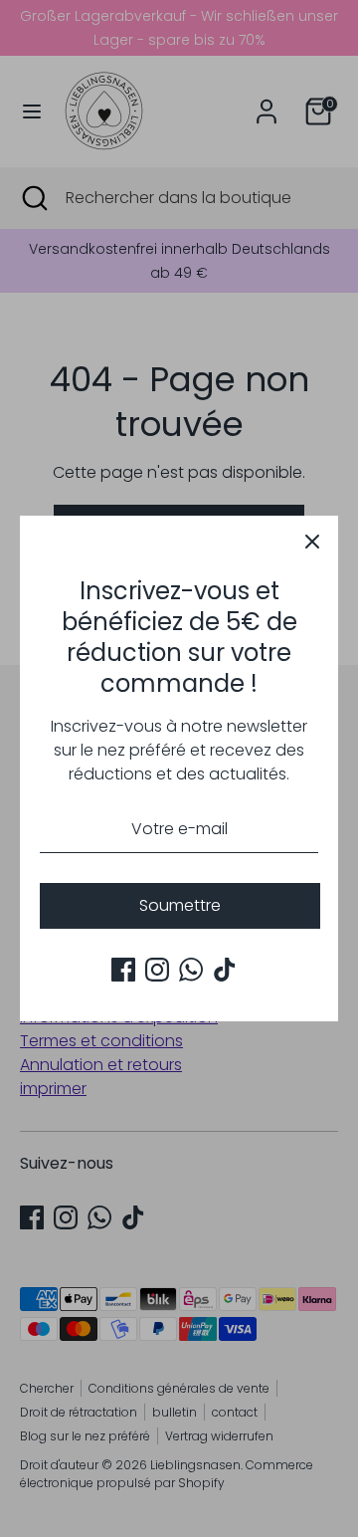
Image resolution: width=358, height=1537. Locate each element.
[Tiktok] (225, 970)
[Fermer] (312, 541)
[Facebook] (123, 970)
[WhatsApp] (191, 970)
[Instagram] (157, 970)
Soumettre (180, 905)
